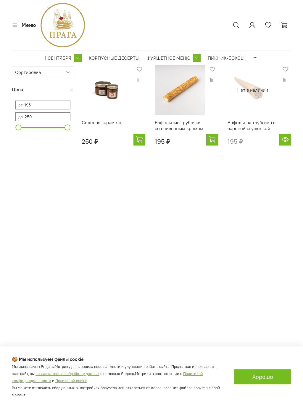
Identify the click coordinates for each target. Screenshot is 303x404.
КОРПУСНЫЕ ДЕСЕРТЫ (114, 58)
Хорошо (262, 376)
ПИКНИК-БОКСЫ (226, 58)
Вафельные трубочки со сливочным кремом (179, 125)
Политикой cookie (71, 380)
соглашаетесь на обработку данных (67, 373)
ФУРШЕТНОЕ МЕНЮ (168, 58)
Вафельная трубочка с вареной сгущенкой (251, 125)
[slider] (18, 127)
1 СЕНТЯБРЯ (58, 58)
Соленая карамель (102, 122)
